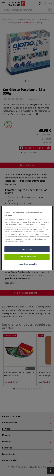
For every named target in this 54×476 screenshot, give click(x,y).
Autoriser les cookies (27, 257)
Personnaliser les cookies (27, 264)
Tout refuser (27, 249)
